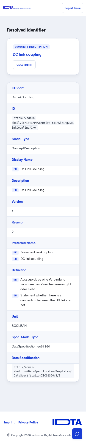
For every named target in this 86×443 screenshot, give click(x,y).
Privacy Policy (28, 422)
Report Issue (72, 8)
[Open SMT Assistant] (77, 433)
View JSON (24, 65)
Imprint (9, 422)
